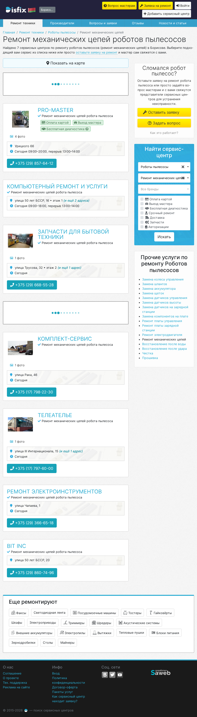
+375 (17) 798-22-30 (33, 392)
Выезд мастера (160, 204)
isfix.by (20, 10)
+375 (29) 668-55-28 (34, 285)
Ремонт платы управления (162, 321)
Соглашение (12, 673)
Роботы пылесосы (62, 32)
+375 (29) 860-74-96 (34, 572)
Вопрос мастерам (121, 6)
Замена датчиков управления (164, 298)
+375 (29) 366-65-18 (33, 523)
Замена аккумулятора (159, 288)
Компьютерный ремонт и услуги (57, 186)
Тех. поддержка (15, 682)
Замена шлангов (154, 284)
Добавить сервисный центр (168, 14)
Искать (164, 237)
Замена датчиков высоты (161, 302)
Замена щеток (153, 293)
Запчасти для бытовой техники (73, 234)
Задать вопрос (166, 123)
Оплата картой (160, 199)
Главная (9, 32)
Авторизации (158, 227)
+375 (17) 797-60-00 (33, 468)
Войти (184, 6)
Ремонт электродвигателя (162, 335)
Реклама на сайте (16, 687)
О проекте (11, 678)
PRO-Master (55, 110)
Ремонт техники (23, 23)
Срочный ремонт (161, 213)
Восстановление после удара (164, 349)
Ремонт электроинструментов (54, 491)
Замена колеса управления (163, 279)
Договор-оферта (65, 687)
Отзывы (138, 23)
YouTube (120, 675)
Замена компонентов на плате (165, 316)
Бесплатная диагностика (168, 208)
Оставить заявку (163, 112)
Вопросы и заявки (103, 23)
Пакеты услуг (62, 692)
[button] (164, 166)
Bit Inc (16, 546)
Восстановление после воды (164, 344)
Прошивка (150, 358)
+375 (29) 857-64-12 (33, 163)
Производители (62, 23)
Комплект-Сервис (65, 339)
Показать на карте (67, 63)
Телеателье (55, 415)
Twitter (112, 675)
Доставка (156, 218)
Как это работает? (164, 133)
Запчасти (156, 222)
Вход (56, 673)
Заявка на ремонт (157, 6)
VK (105, 675)
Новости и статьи (172, 23)
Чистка (147, 353)
